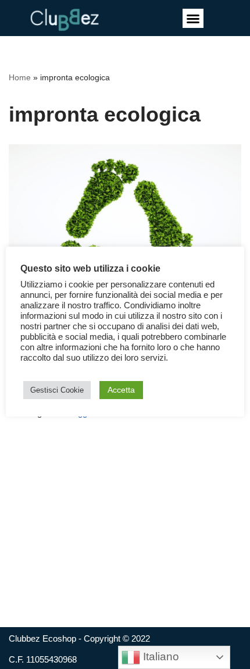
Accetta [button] (121, 389)
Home (20, 77)
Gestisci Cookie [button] (57, 390)
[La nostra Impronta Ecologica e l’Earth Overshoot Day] (125, 220)
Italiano (159, 656)
